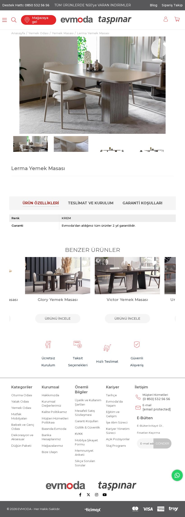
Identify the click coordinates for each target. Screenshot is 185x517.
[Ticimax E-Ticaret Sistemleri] (93, 510)
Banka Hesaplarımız (51, 437)
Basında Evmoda (54, 428)
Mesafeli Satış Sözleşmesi (85, 413)
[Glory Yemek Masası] (57, 275)
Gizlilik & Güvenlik (87, 427)
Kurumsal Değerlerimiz (51, 403)
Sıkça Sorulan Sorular (85, 463)
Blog (153, 5)
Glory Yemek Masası (58, 299)
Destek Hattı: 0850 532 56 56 (25, 5)
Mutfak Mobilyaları (19, 416)
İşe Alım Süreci (116, 422)
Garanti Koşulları (142, 203)
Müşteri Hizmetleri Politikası (55, 420)
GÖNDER (162, 443)
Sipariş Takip (172, 5)
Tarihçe (111, 395)
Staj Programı (116, 445)
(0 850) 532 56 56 (156, 397)
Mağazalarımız (52, 445)
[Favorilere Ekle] (165, 44)
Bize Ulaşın (50, 452)
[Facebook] (80, 495)
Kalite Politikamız (54, 412)
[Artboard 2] (92, 486)
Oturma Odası (21, 395)
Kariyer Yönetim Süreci (118, 431)
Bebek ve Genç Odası (22, 426)
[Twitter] (88, 495)
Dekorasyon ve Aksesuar (22, 437)
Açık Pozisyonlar (118, 439)
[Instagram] (96, 495)
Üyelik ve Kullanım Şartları (88, 402)
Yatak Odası (20, 401)
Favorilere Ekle (14, 263)
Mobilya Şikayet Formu (86, 442)
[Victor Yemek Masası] (127, 275)
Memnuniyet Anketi (84, 452)
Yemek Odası (21, 408)
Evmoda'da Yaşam (114, 403)
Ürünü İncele (58, 319)
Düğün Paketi (21, 445)
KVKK (79, 433)
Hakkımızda (50, 395)
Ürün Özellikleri (41, 203)
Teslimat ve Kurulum (90, 203)
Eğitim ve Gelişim (113, 414)
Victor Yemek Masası (127, 299)
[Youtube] (105, 495)
